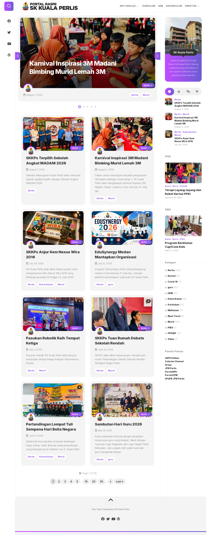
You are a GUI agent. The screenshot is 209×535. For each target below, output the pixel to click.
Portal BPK (171, 371)
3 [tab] (87, 107)
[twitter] (9, 32)
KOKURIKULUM (174, 6)
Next (157, 56)
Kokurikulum (46, 284)
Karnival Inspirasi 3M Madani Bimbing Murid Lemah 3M (48, 19)
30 (101, 481)
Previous (18, 56)
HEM (160, 6)
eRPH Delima (172, 358)
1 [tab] (79, 106)
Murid (146, 94)
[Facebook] (9, 21)
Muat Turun (174, 316)
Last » (119, 481)
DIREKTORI (190, 6)
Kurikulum (173, 304)
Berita (134, 94)
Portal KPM (171, 375)
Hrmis (168, 365)
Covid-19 (173, 281)
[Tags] (197, 92)
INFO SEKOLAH (128, 6)
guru (110, 284)
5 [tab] (95, 107)
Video (171, 339)
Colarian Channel (174, 361)
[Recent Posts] (169, 92)
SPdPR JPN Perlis (175, 378)
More (147, 85)
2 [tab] (83, 107)
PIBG (182, 239)
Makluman (173, 310)
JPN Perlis (171, 368)
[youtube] (9, 44)
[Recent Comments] (187, 92)
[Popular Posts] (178, 92)
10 (86, 481)
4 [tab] (91, 107)
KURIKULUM (148, 6)
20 (93, 481)
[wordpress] (9, 55)
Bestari (172, 276)
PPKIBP (183, 186)
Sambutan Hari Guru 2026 (118, 424)
